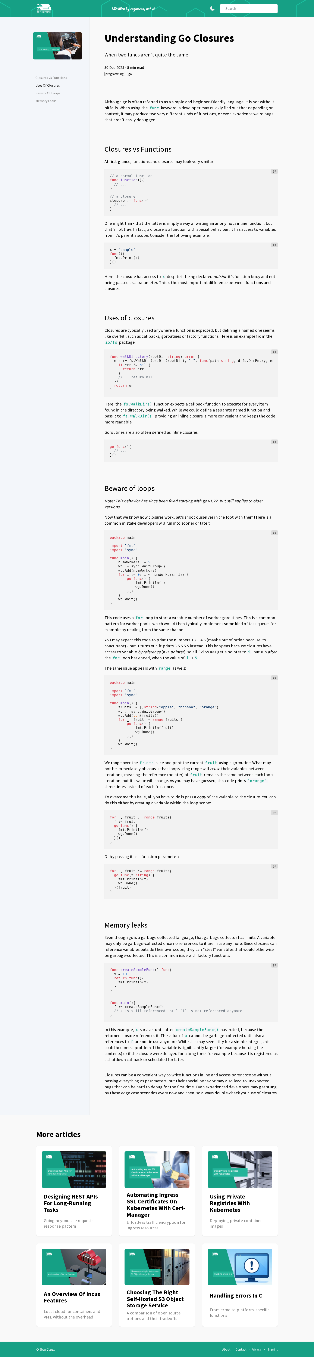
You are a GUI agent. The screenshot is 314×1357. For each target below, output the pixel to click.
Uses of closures (47, 85)
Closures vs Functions (51, 77)
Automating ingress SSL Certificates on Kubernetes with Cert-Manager (156, 1204)
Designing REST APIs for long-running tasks (71, 1203)
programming (115, 74)
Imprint (273, 1349)
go (130, 74)
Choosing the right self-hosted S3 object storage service (155, 1298)
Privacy (256, 1349)
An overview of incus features (72, 1297)
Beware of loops (47, 93)
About (226, 1349)
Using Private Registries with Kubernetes (230, 1203)
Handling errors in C (236, 1295)
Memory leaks (45, 101)
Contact (241, 1349)
